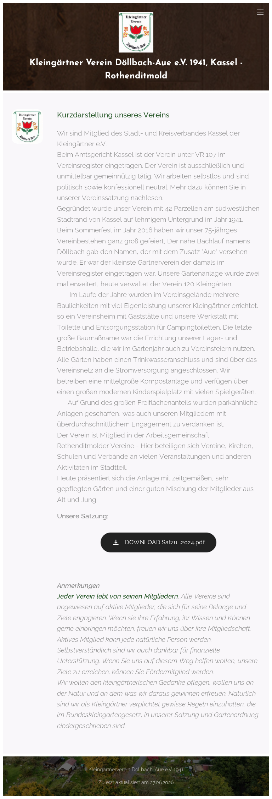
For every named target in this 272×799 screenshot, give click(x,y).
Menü (260, 12)
